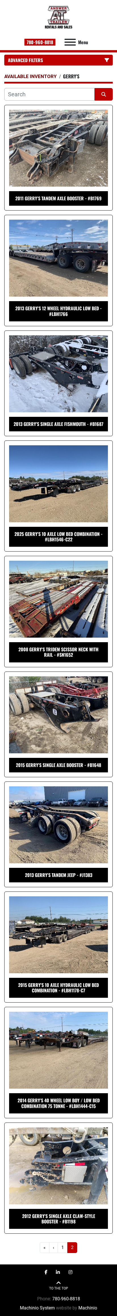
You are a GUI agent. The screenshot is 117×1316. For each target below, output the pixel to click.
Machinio (87, 1308)
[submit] (104, 94)
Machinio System (37, 1308)
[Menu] (70, 42)
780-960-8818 (40, 42)
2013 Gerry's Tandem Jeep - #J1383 (58, 875)
